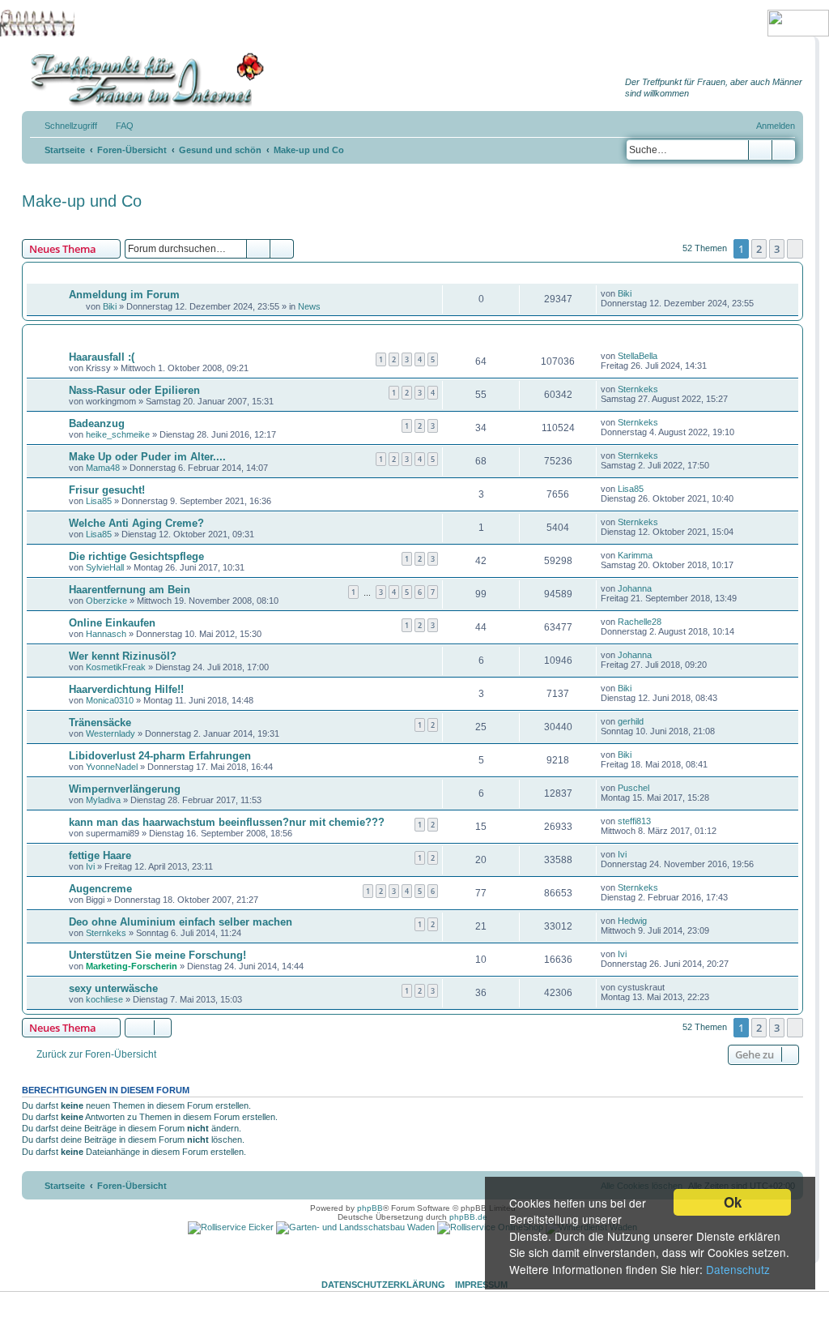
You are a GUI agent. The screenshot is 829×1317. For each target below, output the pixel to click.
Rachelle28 (639, 621)
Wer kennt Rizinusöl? (122, 656)
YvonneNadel (112, 767)
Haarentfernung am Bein (129, 590)
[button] (795, 249)
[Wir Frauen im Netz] (143, 80)
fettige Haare (100, 855)
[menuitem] (117, 125)
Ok (733, 1202)
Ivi (90, 866)
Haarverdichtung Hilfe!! (126, 689)
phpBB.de (468, 1216)
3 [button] (777, 249)
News (309, 306)
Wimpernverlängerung (125, 789)
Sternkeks (638, 389)
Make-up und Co (82, 201)
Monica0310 (110, 700)
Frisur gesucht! (107, 490)
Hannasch (106, 634)
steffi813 (634, 821)
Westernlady (110, 733)
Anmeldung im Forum (124, 295)
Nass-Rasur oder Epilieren (134, 390)
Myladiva (103, 800)
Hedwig (632, 921)
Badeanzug (97, 423)
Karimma (635, 555)
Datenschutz (738, 1269)
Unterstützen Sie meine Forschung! (157, 955)
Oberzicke (106, 600)
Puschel (633, 788)
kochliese (104, 999)
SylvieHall (105, 567)
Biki (110, 306)
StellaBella (637, 356)
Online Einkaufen (112, 623)
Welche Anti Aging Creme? (136, 523)
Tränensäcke (100, 722)
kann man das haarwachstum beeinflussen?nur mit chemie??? (227, 822)
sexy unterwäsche (113, 988)
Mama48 (103, 467)
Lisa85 (99, 501)
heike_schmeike (118, 434)
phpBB (370, 1208)
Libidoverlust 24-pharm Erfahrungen (160, 756)
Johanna (635, 588)
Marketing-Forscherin (131, 966)
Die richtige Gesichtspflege (136, 556)
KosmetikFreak (116, 667)
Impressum (481, 1284)
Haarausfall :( (101, 357)
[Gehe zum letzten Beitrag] (639, 293)
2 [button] (759, 249)
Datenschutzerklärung (383, 1284)
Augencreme (100, 889)
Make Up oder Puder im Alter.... (147, 457)
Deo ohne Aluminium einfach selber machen (180, 922)
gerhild (631, 721)
